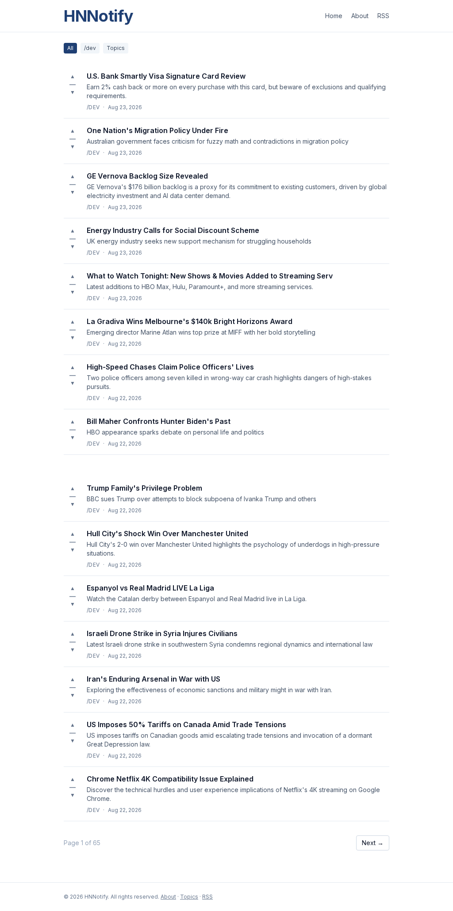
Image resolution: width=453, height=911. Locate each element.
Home (333, 15)
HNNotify (99, 16)
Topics (116, 48)
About (360, 15)
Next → (373, 842)
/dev (90, 48)
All (70, 48)
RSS (383, 15)
